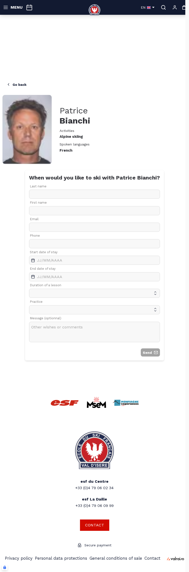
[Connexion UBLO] (4, 567)
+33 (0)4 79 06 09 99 (95, 505)
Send (147, 353)
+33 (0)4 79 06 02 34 (94, 487)
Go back (20, 85)
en (143, 7)
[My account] (174, 7)
